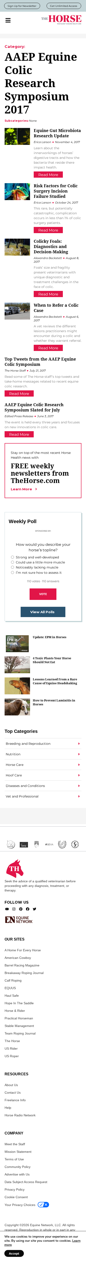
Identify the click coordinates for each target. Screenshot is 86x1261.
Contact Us (13, 1092)
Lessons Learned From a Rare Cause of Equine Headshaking (55, 681)
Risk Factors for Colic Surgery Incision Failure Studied (56, 191)
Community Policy (18, 1167)
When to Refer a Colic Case (56, 307)
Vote (43, 594)
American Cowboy (18, 958)
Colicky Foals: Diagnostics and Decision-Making (51, 246)
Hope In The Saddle (19, 1003)
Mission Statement (18, 1151)
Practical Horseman (19, 1018)
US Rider (11, 1048)
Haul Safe (12, 995)
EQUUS (10, 988)
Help (8, 1107)
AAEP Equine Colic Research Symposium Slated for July (34, 407)
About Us (11, 1085)
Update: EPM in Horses (49, 637)
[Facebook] (27, 909)
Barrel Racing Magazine (22, 965)
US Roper (12, 1056)
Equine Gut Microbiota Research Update (57, 133)
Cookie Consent (16, 1197)
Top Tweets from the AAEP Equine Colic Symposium (40, 361)
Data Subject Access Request (26, 1182)
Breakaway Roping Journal (24, 973)
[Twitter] (34, 909)
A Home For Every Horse (23, 950)
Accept (14, 1253)
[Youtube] (7, 909)
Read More (48, 175)
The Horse (12, 1041)
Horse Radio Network (20, 1115)
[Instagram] (14, 909)
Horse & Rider (15, 1011)
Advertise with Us (17, 1174)
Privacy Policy (15, 1189)
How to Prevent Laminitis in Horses (54, 702)
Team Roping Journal (20, 1033)
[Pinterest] (20, 909)
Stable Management (19, 1026)
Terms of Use (14, 1159)
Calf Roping (13, 980)
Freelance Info (15, 1100)
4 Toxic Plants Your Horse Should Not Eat (52, 660)
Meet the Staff (15, 1144)
